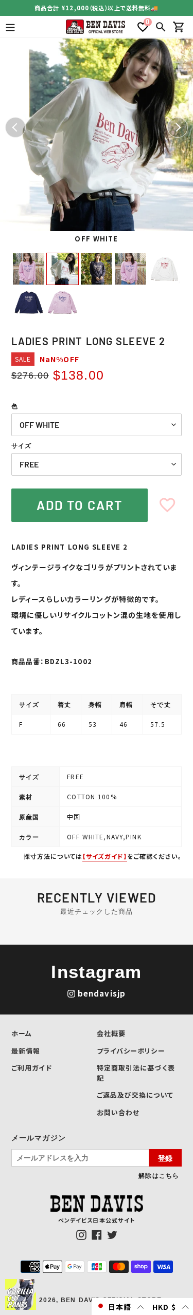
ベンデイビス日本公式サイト (96, 1220)
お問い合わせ (118, 1112)
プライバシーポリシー (131, 1051)
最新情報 (25, 1051)
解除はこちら (158, 1175)
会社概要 (111, 1033)
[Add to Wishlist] (167, 505)
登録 (165, 1158)
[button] (120, 1306)
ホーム (21, 1033)
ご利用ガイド (31, 1068)
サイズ (21, 445)
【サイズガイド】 (104, 856)
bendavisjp (102, 993)
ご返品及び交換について (135, 1095)
